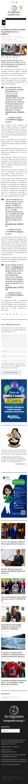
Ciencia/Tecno (11, 778)
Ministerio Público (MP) (7, 41)
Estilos (22, 778)
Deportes (5, 778)
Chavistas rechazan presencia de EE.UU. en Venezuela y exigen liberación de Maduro (13, 682)
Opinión (18, 778)
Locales (3, 27)
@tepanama (16, 267)
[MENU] (3, 22)
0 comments (24, 314)
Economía (9, 776)
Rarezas (4, 780)
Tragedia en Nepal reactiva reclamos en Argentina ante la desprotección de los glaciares (13, 654)
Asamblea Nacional (6, 38)
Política (4, 776)
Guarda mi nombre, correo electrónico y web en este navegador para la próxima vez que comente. (13, 366)
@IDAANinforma (11, 96)
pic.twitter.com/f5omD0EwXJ (14, 113)
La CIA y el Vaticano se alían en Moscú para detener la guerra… (13, 543)
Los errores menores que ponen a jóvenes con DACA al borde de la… (13, 599)
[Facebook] (11, 2)
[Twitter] (14, 2)
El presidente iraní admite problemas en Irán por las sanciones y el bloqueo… (11, 627)
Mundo (20, 776)
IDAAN (3, 39)
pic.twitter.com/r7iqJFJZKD (14, 288)
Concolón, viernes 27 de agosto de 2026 (12, 457)
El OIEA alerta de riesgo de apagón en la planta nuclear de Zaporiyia (13, 571)
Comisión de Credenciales (19, 38)
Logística (10, 780)
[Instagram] (16, 2)
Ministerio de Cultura (12, 39)
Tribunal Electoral (19, 41)
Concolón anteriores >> (21, 464)
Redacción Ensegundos (6, 36)
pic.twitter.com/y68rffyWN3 (14, 225)
